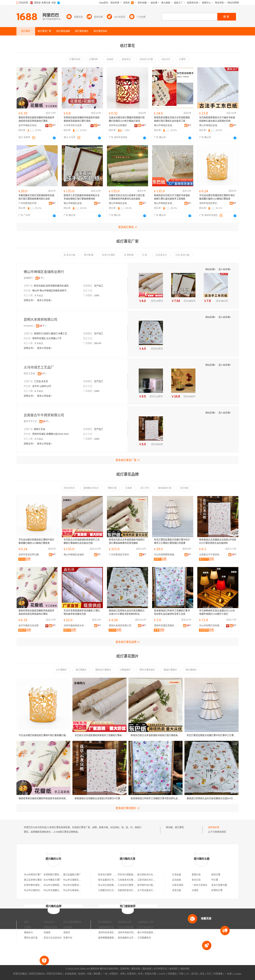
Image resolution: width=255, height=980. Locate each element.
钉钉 (209, 974)
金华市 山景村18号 (41, 386)
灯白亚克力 (161, 255)
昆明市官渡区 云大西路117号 (46, 338)
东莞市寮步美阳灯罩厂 (35, 885)
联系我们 (173, 968)
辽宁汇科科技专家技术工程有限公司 (155, 927)
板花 (26, 922)
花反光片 (165, 59)
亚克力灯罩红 (108, 255)
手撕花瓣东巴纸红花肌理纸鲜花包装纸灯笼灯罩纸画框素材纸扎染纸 (36, 197)
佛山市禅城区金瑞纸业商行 (164, 125)
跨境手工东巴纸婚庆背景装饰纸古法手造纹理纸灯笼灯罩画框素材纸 (81, 197)
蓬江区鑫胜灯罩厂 (72, 874)
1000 (96, 295)
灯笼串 (128, 488)
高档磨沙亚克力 (91, 488)
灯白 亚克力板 (182, 255)
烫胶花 (66, 932)
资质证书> (29, 300)
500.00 (97, 343)
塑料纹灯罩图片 (103, 670)
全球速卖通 (70, 974)
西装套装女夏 (124, 922)
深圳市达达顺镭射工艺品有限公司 (119, 125)
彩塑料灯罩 (217, 890)
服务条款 (135, 968)
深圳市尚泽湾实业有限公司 (111, 932)
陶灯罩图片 (191, 670)
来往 (202, 974)
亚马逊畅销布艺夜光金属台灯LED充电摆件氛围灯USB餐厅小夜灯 (217, 612)
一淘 (105, 974)
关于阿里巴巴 (160, 968)
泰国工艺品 (39, 429)
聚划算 (97, 974)
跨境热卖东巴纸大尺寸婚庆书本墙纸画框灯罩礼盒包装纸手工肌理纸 (172, 197)
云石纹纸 (176, 880)
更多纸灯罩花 (126, 227)
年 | (41, 278)
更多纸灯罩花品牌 (126, 641)
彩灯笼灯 (184, 488)
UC (187, 974)
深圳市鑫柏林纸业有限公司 (76, 625)
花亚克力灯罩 (146, 59)
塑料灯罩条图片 (147, 670)
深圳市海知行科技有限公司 (131, 932)
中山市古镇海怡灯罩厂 (74, 890)
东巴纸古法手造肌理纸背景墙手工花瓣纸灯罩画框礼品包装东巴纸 (81, 541)
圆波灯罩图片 (170, 670)
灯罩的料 (93, 59)
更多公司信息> (44, 300)
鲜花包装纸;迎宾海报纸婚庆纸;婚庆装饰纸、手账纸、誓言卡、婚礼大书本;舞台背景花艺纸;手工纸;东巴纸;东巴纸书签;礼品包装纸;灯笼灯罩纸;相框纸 (52, 286)
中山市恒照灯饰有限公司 (211, 625)
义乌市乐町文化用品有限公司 (74, 125)
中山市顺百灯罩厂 (33, 874)
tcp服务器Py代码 (145, 922)
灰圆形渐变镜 (50, 927)
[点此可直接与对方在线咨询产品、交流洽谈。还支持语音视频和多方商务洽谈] (54, 137)
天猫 (89, 974)
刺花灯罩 (215, 874)
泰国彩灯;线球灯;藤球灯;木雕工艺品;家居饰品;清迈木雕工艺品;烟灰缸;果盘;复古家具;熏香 (52, 333)
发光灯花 (196, 880)
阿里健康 (218, 974)
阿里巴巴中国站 (54, 974)
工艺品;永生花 (41, 381)
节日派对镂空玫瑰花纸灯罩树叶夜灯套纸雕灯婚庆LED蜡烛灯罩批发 (217, 197)
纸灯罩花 (179, 827)
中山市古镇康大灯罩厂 (54, 890)
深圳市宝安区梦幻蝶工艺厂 (209, 203)
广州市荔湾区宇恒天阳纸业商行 (28, 203)
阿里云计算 (150, 974)
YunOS (161, 974)
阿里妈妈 (131, 974)
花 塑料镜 (128, 255)
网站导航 (185, 968)
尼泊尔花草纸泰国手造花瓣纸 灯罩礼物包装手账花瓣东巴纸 (82, 612)
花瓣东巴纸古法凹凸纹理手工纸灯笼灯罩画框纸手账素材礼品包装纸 (127, 197)
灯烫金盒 (176, 874)
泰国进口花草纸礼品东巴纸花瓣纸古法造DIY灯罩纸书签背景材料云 (127, 612)
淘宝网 (81, 974)
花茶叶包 (67, 937)
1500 (96, 391)
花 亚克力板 (69, 255)
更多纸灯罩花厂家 (126, 460)
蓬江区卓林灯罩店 (33, 880)
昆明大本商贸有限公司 (40, 319)
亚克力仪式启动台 (53, 937)
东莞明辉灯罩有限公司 (54, 874)
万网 (181, 974)
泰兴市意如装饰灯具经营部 (150, 932)
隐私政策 (146, 968)
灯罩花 (182, 59)
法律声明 (124, 968)
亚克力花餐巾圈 (219, 885)
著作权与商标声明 (109, 968)
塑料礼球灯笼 (31, 937)
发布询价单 (213, 827)
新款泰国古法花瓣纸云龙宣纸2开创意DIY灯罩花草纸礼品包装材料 (217, 541)
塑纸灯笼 (112, 488)
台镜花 (195, 890)
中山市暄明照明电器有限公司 (166, 554)
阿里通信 (172, 974)
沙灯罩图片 (61, 670)
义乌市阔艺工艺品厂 (39, 367)
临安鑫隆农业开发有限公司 (131, 937)
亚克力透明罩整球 (72, 922)
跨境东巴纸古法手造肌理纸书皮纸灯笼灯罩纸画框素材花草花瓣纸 (127, 541)
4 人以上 (39, 391)
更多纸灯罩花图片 (126, 808)
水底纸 (110, 59)
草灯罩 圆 (88, 255)
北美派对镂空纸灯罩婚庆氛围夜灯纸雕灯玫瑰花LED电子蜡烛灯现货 (127, 119)
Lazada (237, 974)
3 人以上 (39, 295)
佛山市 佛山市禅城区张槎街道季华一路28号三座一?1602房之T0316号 (51, 290)
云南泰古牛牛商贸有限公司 (44, 415)
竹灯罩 (214, 880)
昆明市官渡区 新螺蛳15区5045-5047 (50, 434)
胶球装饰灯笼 (165, 488)
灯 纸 (144, 255)
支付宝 (194, 974)
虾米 (140, 974)
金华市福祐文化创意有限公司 (28, 125)
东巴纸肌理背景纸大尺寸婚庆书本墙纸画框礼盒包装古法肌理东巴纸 (217, 119)
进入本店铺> (224, 269)
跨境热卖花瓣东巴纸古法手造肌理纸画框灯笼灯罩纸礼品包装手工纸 (172, 119)
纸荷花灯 (126, 59)
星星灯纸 (196, 874)
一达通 (228, 974)
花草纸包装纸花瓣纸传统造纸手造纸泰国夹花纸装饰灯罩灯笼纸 (81, 119)
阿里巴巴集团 (20, 974)
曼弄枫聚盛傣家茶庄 (108, 937)
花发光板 (176, 890)
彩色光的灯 (69, 488)
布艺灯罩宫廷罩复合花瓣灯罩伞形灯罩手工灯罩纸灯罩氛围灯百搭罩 (172, 541)
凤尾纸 (47, 932)
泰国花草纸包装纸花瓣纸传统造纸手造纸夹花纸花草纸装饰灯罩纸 (36, 119)
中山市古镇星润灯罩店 (74, 885)
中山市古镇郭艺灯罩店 (74, 880)
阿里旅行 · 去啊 (117, 974)
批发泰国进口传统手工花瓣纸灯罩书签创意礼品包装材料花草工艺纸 (172, 612)
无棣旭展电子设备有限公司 (111, 927)
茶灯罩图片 (81, 670)
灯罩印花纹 (74, 59)
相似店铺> (210, 269)
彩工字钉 (145, 488)
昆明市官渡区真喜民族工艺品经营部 (166, 625)
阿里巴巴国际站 (36, 974)
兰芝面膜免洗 (144, 937)
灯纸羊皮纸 (177, 885)
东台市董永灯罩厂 (52, 880)
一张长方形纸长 (199, 885)
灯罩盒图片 (125, 670)
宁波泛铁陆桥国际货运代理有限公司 (136, 927)
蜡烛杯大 (28, 932)
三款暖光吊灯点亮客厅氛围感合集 (115, 890)
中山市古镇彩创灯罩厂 (35, 890)
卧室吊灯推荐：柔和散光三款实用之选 (117, 874)
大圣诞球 (67, 927)
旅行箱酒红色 (105, 922)
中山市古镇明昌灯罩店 (54, 885)
